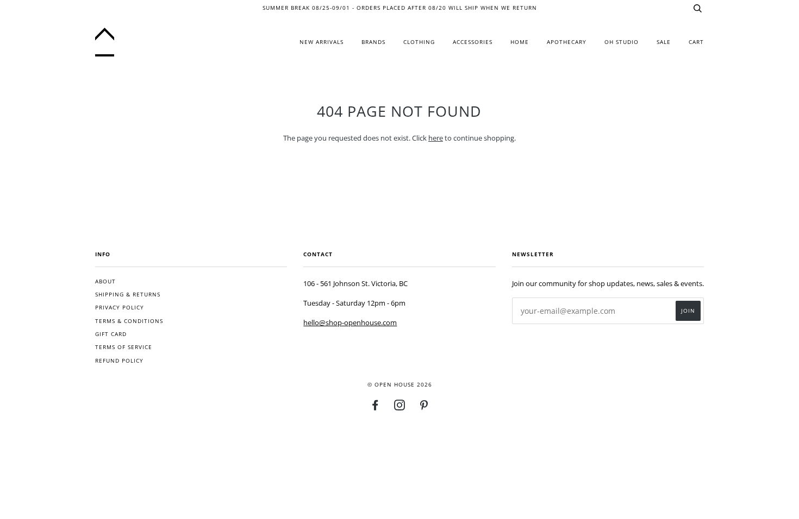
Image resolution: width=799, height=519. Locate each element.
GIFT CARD (111, 334)
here (435, 138)
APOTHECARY (566, 42)
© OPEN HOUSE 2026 (399, 384)
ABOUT (105, 281)
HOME (519, 42)
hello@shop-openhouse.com (350, 322)
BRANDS (373, 42)
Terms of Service (123, 347)
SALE (664, 42)
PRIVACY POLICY (119, 307)
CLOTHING (419, 42)
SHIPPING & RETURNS (127, 294)
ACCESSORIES (472, 42)
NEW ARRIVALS (321, 42)
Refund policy (119, 360)
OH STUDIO (621, 42)
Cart (696, 42)
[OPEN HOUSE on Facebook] (375, 407)
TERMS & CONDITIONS (129, 321)
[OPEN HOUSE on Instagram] (399, 407)
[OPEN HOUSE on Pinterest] (424, 407)
